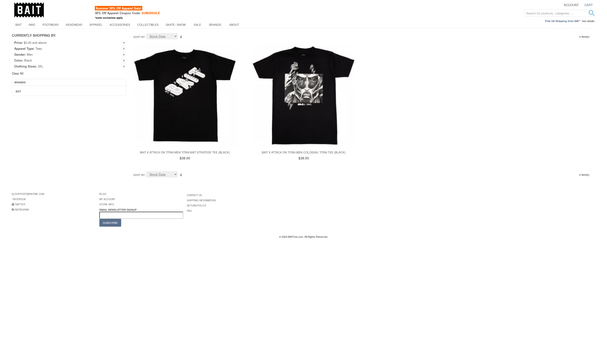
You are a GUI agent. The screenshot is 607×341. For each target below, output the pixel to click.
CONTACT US (194, 195)
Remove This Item (123, 42)
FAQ (189, 210)
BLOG (102, 194)
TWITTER (20, 204)
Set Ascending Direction (181, 36)
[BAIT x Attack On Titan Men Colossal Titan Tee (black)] (304, 95)
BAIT (18, 24)
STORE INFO (106, 204)
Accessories (120, 24)
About (234, 24)
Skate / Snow (176, 24)
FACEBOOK (19, 199)
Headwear (74, 24)
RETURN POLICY (196, 205)
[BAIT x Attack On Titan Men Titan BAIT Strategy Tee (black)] (185, 95)
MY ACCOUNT (107, 199)
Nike (32, 24)
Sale (197, 24)
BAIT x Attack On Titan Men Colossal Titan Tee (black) (303, 152)
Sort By (138, 37)
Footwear (50, 24)
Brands (215, 24)
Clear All (17, 73)
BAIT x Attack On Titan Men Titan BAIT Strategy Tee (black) (185, 152)
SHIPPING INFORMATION (201, 200)
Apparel (95, 24)
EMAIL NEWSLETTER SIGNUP (118, 209)
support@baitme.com (29, 194)
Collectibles (148, 24)
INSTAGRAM (22, 209)
